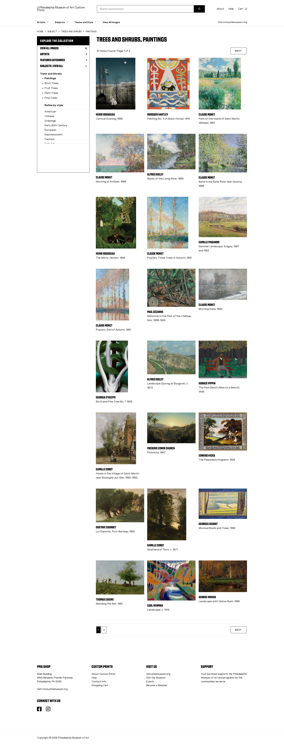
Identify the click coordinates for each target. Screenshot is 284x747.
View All (58, 66)
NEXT (238, 51)
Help (231, 8)
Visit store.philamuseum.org (232, 22)
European (50, 129)
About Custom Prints (103, 674)
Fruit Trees (51, 88)
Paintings (50, 78)
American (50, 111)
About (220, 8)
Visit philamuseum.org (158, 674)
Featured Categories (52, 60)
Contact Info (99, 681)
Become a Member (156, 685)
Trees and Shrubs (51, 73)
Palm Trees (51, 92)
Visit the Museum (155, 677)
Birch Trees (51, 83)
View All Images (111, 22)
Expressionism (53, 134)
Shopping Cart (100, 685)
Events (150, 681)
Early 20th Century (56, 125)
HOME (40, 31)
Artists (44, 54)
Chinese (49, 116)
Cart (240, 8)
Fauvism (50, 139)
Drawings (50, 120)
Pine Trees (51, 97)
